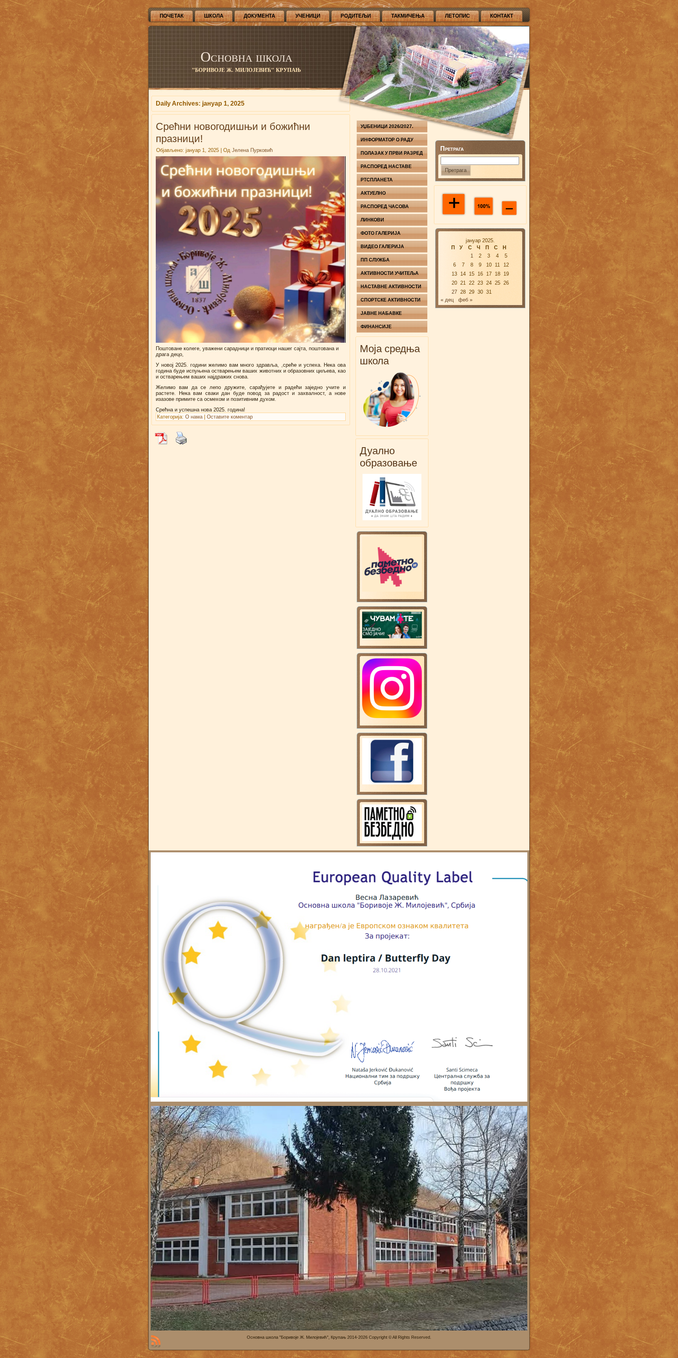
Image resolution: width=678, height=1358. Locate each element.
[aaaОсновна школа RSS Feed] (155, 1341)
